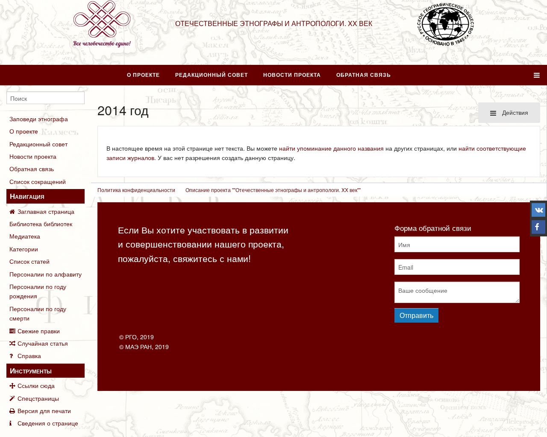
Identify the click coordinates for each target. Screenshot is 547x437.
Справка (29, 355)
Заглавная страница (46, 211)
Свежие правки (39, 330)
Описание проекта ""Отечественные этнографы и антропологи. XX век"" (273, 189)
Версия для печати (44, 410)
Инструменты (31, 370)
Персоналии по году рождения (37, 291)
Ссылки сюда (36, 385)
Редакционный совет (211, 75)
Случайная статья (43, 343)
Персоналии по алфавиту (45, 274)
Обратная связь (363, 75)
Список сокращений (37, 181)
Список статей (29, 261)
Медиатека (24, 236)
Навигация (27, 196)
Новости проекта (292, 75)
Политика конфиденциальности (136, 189)
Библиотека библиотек (40, 223)
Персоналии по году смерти (37, 313)
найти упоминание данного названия (331, 148)
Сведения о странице (48, 423)
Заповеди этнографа (38, 118)
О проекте (143, 75)
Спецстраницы (38, 398)
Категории (23, 249)
